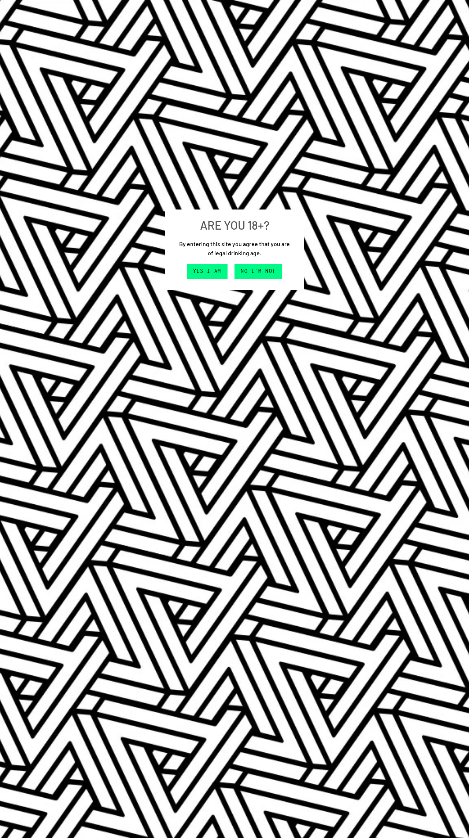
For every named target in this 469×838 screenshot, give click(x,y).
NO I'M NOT (258, 271)
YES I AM (207, 271)
